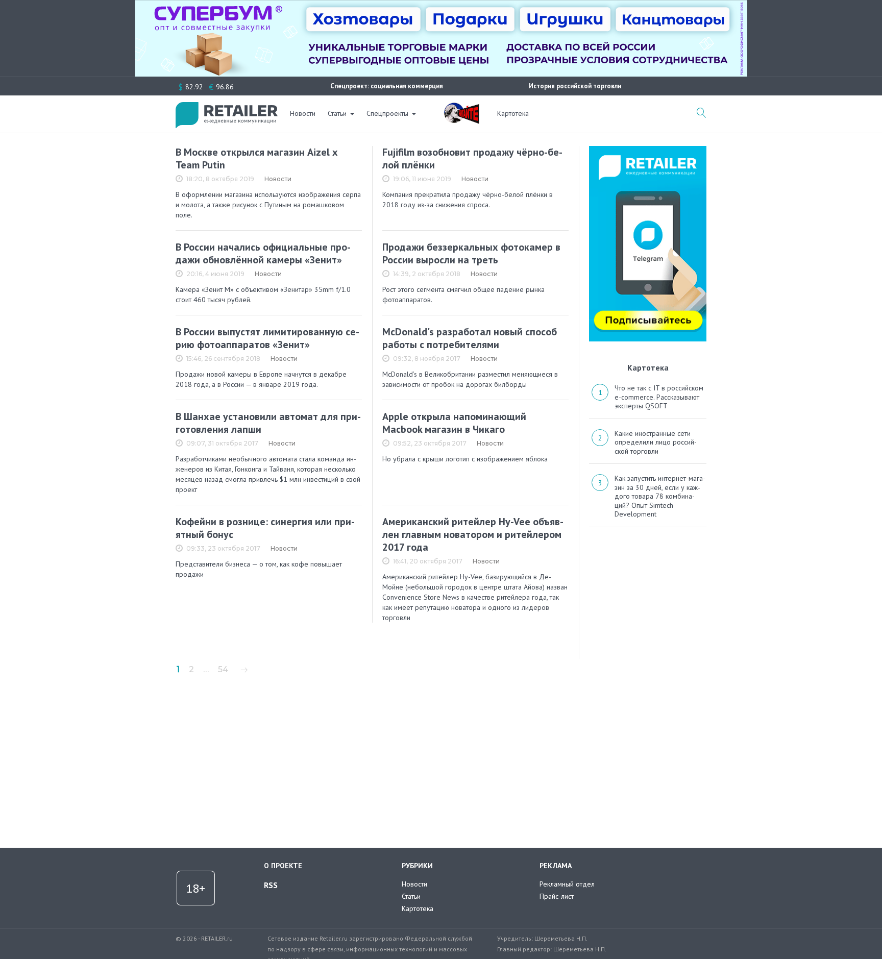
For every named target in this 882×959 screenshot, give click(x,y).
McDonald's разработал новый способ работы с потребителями (469, 338)
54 (223, 669)
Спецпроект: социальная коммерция (386, 86)
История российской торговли (575, 86)
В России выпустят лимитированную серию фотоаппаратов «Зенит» (267, 338)
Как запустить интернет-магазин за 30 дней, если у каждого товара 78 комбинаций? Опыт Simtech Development (660, 496)
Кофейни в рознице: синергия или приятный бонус (265, 528)
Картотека (513, 113)
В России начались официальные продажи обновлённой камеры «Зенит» (263, 253)
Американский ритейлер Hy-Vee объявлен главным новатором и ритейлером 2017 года (473, 534)
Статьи (337, 113)
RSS (271, 885)
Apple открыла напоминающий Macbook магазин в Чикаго (454, 423)
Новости (302, 113)
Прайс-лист (557, 896)
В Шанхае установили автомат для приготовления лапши (268, 423)
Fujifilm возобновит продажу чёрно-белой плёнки (472, 158)
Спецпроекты (387, 113)
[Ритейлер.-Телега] (647, 149)
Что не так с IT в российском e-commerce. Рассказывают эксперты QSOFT (659, 396)
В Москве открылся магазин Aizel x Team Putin (256, 158)
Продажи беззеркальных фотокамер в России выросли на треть (471, 253)
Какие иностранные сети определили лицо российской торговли (656, 442)
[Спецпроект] (461, 108)
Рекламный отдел (567, 884)
